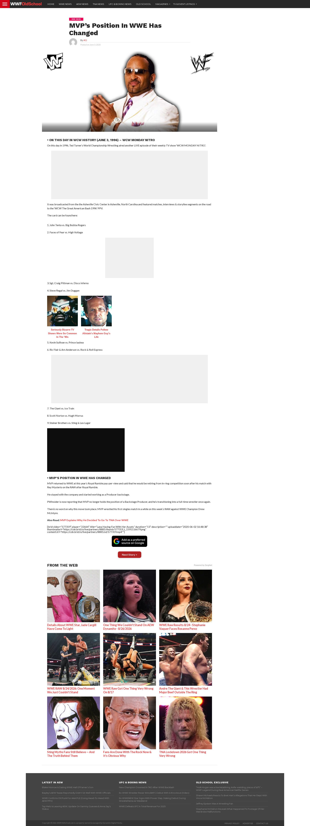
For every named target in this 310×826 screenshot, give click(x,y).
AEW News (82, 4)
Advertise (248, 823)
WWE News (65, 4)
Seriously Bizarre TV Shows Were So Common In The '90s (62, 333)
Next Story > (129, 554)
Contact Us (262, 823)
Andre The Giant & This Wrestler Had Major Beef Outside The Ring (183, 690)
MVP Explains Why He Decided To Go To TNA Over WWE (94, 520)
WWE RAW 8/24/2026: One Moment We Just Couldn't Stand (71, 690)
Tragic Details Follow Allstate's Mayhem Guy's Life (96, 333)
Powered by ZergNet (203, 565)
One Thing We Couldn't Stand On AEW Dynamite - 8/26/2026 (128, 626)
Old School (143, 4)
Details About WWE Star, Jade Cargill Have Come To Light (71, 626)
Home (50, 4)
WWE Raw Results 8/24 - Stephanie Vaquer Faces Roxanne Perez (182, 626)
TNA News (98, 4)
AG (85, 40)
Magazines (161, 4)
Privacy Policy (232, 823)
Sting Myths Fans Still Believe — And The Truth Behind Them (71, 753)
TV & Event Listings (184, 4)
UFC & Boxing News (120, 4)
